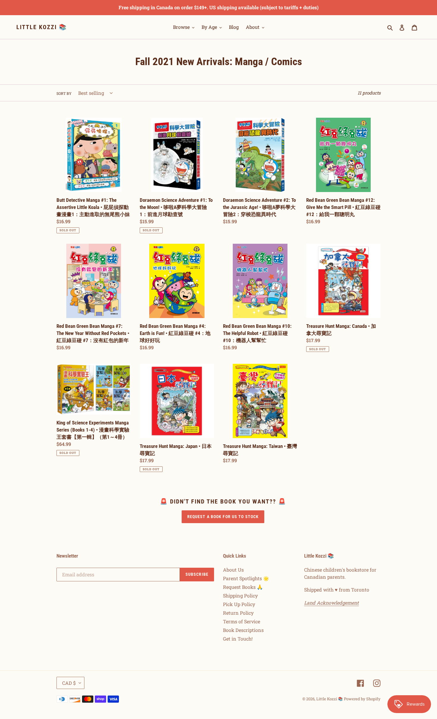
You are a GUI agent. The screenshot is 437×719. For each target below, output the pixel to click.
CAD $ (69, 683)
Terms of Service (241, 621)
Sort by (64, 93)
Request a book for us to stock (223, 516)
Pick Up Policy (239, 604)
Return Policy (238, 613)
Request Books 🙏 (243, 587)
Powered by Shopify (362, 698)
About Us (233, 570)
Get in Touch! (238, 638)
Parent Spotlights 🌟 (246, 578)
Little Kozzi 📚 (41, 27)
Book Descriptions (243, 630)
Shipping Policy (240, 595)
